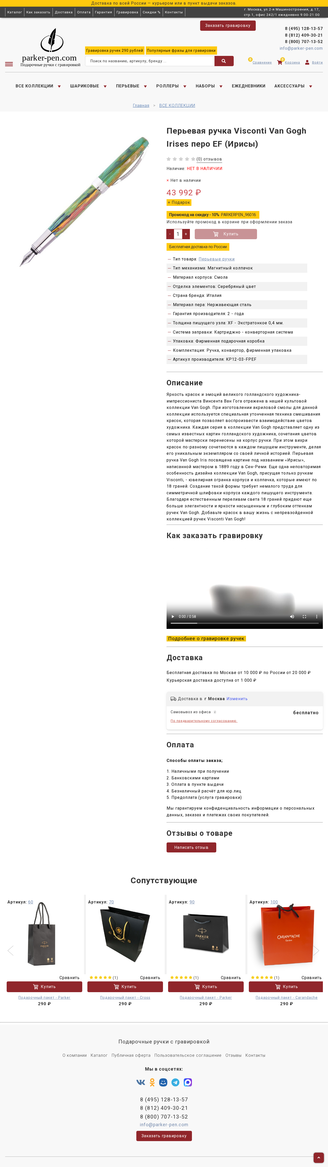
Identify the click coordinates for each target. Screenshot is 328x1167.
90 (192, 902)
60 (30, 902)
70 (111, 902)
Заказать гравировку (228, 25)
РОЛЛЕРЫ (167, 86)
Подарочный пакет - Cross (125, 997)
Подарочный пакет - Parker (44, 997)
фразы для (181, 50)
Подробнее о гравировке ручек (206, 638)
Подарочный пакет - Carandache (287, 997)
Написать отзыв (191, 847)
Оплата (84, 12)
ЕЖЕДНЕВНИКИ (248, 86)
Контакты (174, 12)
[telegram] (175, 1083)
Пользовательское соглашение (188, 1055)
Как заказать (38, 12)
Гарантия (103, 12)
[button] (11, 951)
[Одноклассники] (152, 1083)
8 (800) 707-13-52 (304, 41)
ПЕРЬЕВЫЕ (127, 86)
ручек (114, 50)
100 (274, 902)
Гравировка (127, 12)
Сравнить (69, 977)
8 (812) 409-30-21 (304, 35)
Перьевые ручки (217, 259)
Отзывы (233, 1055)
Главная (141, 105)
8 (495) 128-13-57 (304, 28)
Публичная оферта (131, 1055)
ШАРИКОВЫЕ (84, 86)
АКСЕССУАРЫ (289, 86)
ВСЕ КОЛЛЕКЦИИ (34, 86)
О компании (75, 1055)
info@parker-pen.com (301, 48)
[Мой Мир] (163, 1084)
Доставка (64, 12)
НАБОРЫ (205, 86)
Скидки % (152, 12)
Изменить (237, 698)
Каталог (14, 12)
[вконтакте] (141, 1083)
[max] (188, 1084)
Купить (231, 234)
